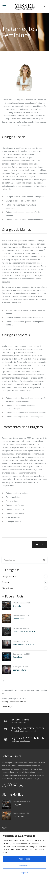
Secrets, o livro (19, 670)
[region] (24, 855)
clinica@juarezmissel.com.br (14, 701)
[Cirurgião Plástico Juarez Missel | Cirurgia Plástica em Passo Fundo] (24, 6)
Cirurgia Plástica (9, 576)
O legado (17, 606)
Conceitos (6, 582)
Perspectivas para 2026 (23, 644)
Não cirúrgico (7, 588)
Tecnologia (17, 657)
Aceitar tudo (24, 859)
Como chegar (7, 706)
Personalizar (24, 865)
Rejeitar (24, 872)
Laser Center (18, 618)
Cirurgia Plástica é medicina (24, 631)
